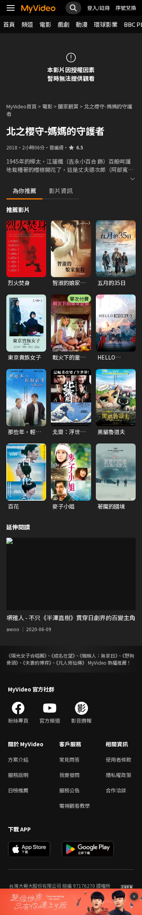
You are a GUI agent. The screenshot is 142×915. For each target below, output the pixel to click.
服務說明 (18, 775)
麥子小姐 (63, 506)
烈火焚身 (19, 283)
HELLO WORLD (107, 357)
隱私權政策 (118, 775)
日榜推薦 (18, 790)
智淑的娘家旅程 (69, 283)
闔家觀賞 (68, 106)
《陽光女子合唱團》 (26, 655)
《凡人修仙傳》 (71, 662)
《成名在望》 (63, 655)
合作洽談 (116, 790)
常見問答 (69, 759)
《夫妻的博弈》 (37, 662)
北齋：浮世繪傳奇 (69, 432)
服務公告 (69, 790)
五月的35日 (111, 283)
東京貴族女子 (24, 357)
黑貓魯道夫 (111, 432)
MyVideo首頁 (21, 106)
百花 (13, 506)
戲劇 (63, 24)
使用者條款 (118, 759)
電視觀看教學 (74, 805)
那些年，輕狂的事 (24, 432)
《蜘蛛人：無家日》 (99, 655)
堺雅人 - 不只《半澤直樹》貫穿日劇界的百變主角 (70, 617)
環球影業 (106, 24)
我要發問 (69, 775)
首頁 (9, 24)
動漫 (82, 24)
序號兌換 (126, 7)
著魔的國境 (111, 506)
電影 (45, 24)
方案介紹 (18, 759)
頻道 (27, 24)
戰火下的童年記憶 (69, 357)
